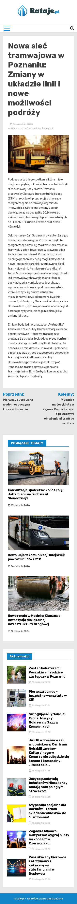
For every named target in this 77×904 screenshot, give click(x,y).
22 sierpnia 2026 (19, 631)
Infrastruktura (33, 128)
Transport (47, 128)
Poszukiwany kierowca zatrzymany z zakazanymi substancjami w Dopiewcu (47, 865)
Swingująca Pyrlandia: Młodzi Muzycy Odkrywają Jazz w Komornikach (47, 720)
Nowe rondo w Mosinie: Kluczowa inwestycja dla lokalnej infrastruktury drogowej (34, 620)
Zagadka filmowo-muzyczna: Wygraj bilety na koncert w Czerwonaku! (49, 837)
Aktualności (16, 128)
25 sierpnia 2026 (20, 505)
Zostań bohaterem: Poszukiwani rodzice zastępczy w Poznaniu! (48, 672)
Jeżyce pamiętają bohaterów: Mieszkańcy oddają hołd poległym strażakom (48, 785)
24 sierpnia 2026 (20, 566)
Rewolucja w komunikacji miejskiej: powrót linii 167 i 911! (36, 557)
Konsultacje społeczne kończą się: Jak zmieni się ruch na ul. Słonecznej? (36, 494)
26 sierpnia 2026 (40, 682)
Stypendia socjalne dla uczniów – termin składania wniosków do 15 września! (47, 811)
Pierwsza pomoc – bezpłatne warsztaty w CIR (48, 696)
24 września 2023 (22, 124)
